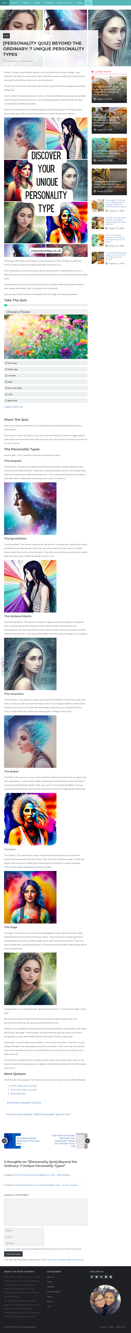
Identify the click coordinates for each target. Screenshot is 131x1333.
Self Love (26, 3)
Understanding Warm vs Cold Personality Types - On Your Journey (46, 1185)
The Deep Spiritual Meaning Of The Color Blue (28, 1141)
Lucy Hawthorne (14, 61)
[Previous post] (4, 1141)
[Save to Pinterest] (3, 668)
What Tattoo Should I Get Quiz (24, 1102)
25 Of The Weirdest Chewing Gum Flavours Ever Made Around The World (109, 153)
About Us (15, 3)
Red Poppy (12, 363)
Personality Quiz (18, 1093)
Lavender (12, 376)
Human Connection (65, 3)
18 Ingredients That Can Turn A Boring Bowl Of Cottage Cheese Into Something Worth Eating (116, 203)
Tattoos (37, 3)
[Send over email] (3, 673)
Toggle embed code (13, 406)
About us (103, 1327)
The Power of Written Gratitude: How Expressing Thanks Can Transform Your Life (63, 1140)
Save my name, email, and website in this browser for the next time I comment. (43, 1249)
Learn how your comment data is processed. (63, 1259)
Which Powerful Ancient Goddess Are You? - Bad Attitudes (42, 1175)
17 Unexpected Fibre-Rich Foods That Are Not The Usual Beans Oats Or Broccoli (109, 184)
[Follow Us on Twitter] (96, 1277)
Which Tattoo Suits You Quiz (23, 1085)
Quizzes (50, 1301)
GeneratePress (31, 1327)
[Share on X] (3, 664)
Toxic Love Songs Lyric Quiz (23, 1089)
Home (4, 3)
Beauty (80, 3)
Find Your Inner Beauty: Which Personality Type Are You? (39, 1114)
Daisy (10, 382)
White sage (13, 369)
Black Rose (12, 401)
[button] (128, 3)
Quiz (88, 3)
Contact (111, 1327)
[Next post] (87, 1141)
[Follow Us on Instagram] (101, 1277)
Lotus (10, 394)
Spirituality (48, 3)
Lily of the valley (15, 388)
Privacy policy (120, 1327)
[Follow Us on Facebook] (92, 1277)
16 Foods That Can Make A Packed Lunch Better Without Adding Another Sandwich (116, 221)
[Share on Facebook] (3, 659)
